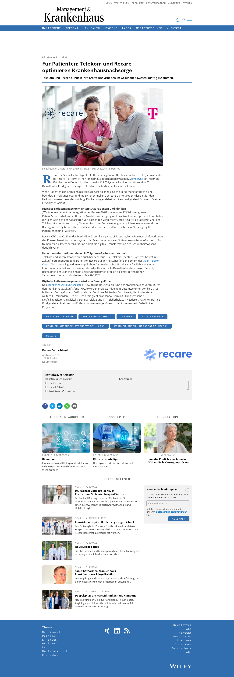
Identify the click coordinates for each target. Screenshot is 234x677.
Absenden (178, 518)
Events (187, 3)
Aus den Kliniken (97, 591)
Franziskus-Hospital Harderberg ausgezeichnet (104, 522)
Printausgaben (156, 3)
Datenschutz (181, 648)
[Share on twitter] (52, 406)
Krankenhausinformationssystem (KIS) (75, 326)
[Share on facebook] (45, 406)
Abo (189, 628)
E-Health (92, 28)
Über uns (184, 640)
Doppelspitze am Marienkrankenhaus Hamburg (105, 595)
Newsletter (182, 624)
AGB (189, 651)
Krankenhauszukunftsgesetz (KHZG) (141, 326)
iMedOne (137, 179)
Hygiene (110, 28)
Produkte (138, 3)
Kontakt (185, 632)
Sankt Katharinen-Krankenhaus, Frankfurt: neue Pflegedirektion (96, 572)
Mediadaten (182, 636)
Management (51, 28)
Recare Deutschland (55, 350)
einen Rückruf (56, 387)
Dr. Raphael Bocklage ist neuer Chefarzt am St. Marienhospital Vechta (99, 492)
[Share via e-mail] (74, 406)
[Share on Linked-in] (60, 406)
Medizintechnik (149, 28)
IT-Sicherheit (152, 316)
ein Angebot (55, 383)
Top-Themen (121, 3)
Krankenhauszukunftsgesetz (64, 285)
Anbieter (174, 3)
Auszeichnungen (95, 518)
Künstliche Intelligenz (107, 459)
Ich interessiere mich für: (58, 378)
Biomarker (49, 459)
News (109, 3)
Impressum (183, 644)
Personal (72, 28)
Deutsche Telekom (59, 316)
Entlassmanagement (96, 316)
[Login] (183, 20)
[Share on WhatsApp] (67, 406)
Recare (51, 335)
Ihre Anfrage (125, 378)
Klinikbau (175, 28)
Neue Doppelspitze (87, 547)
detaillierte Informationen (62, 391)
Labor (126, 28)
